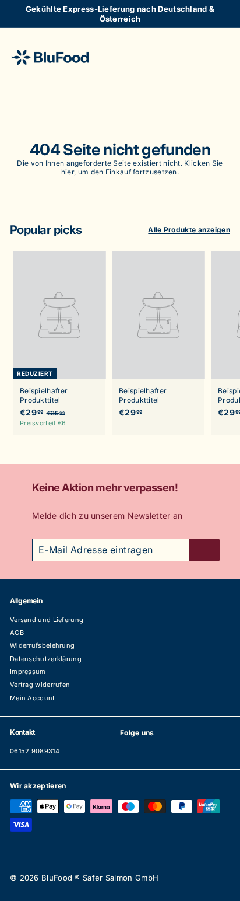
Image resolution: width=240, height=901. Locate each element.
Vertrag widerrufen (40, 684)
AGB (17, 632)
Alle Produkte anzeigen (189, 229)
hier (67, 171)
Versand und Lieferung (46, 620)
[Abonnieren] (204, 550)
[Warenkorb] (221, 56)
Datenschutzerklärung (46, 659)
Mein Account (32, 698)
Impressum (28, 672)
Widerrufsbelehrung (42, 645)
